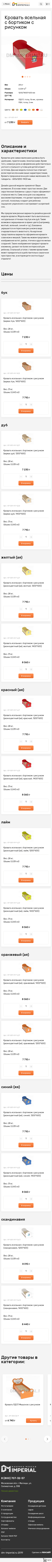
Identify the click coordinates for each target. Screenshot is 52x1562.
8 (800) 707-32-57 (13, 1478)
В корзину (26, 351)
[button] (4, 1439)
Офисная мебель (35, 1525)
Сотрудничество (9, 1517)
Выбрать (25, 122)
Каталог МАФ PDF (9, 1536)
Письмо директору (9, 1491)
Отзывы (4, 1525)
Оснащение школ (35, 1513)
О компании (6, 1510)
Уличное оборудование (38, 1528)
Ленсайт (46, 1552)
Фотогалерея (7, 1506)
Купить (33, 1421)
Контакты (5, 1540)
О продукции (7, 1513)
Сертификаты (7, 1521)
